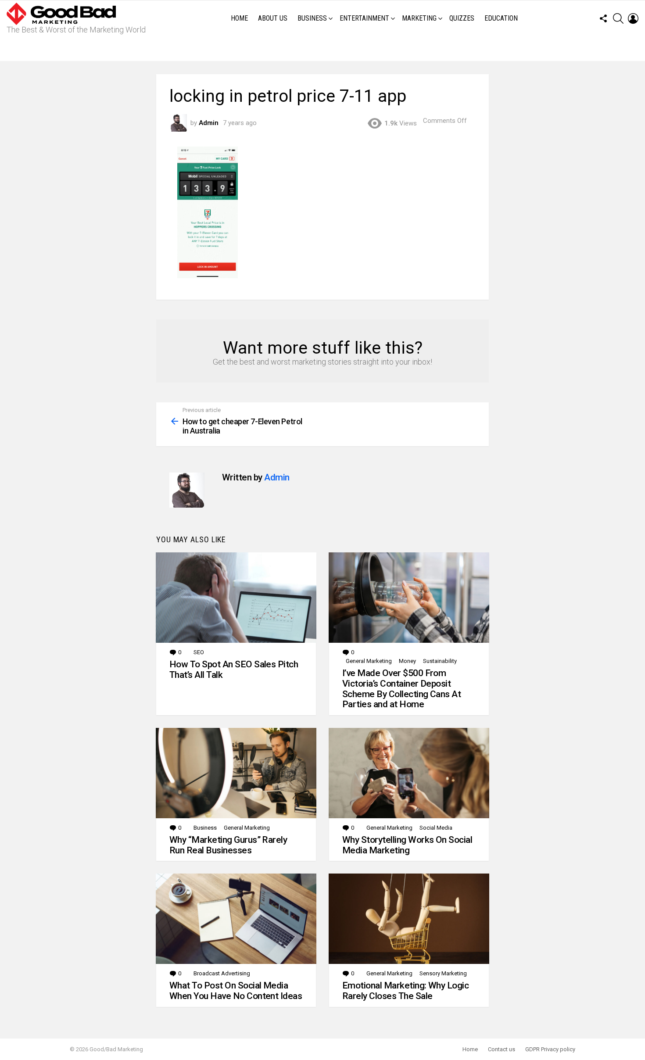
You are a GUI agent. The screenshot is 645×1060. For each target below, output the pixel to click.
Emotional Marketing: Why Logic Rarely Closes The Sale (405, 990)
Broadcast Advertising (222, 973)
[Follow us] (603, 18)
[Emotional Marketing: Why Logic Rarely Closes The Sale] (409, 919)
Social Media (435, 827)
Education (501, 18)
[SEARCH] (618, 18)
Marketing (419, 18)
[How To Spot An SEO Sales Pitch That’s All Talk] (236, 597)
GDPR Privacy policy (550, 1049)
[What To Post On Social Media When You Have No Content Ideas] (236, 919)
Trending (325, 48)
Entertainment (364, 18)
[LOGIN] (633, 18)
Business (312, 18)
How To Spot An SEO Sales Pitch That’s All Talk (233, 669)
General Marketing (369, 661)
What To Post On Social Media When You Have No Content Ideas (235, 990)
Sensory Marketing (443, 973)
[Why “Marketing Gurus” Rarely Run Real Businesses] (236, 773)
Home (239, 18)
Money (407, 661)
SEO (199, 652)
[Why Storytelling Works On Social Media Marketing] (409, 773)
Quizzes (461, 18)
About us (272, 18)
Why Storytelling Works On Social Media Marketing (407, 845)
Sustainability (440, 661)
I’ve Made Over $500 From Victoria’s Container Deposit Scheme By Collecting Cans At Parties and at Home (401, 688)
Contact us (501, 1049)
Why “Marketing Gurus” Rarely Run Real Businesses (228, 845)
